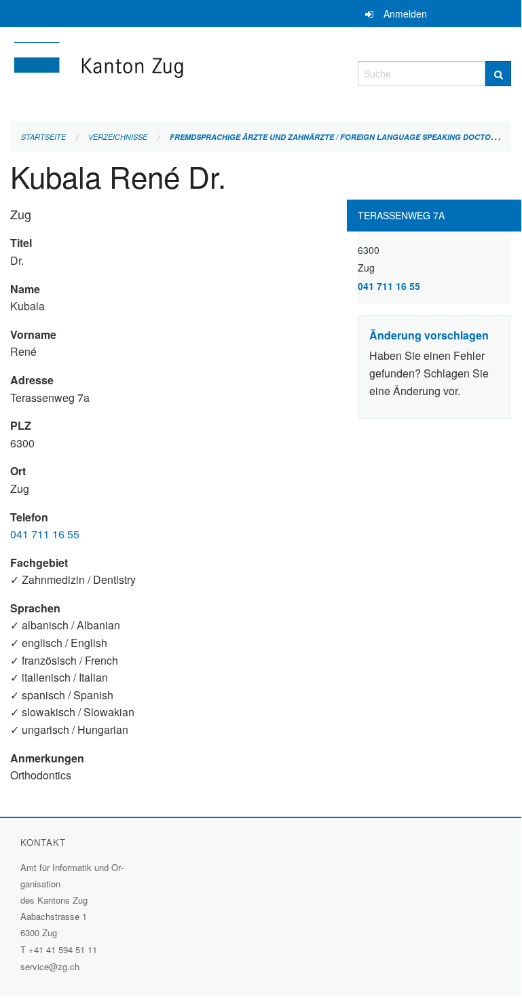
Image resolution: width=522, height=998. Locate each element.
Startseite (43, 137)
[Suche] (498, 73)
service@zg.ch (49, 966)
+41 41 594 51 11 (63, 949)
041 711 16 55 (44, 534)
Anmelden (405, 13)
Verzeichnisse (117, 137)
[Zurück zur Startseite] (173, 71)
